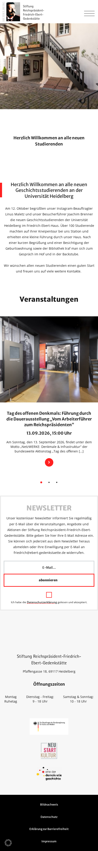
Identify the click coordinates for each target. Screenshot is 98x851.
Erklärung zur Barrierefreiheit (49, 829)
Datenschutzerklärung (42, 602)
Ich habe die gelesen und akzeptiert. (49, 602)
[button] (8, 843)
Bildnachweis (49, 804)
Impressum (49, 841)
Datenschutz (49, 817)
